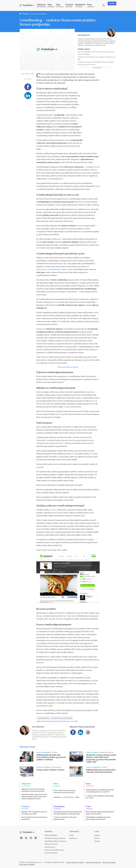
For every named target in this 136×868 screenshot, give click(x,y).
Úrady (71, 835)
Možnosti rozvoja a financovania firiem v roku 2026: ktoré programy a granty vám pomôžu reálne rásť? (101, 758)
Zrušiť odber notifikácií (27, 864)
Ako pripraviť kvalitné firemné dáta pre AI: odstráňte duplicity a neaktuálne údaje (68, 813)
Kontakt (97, 841)
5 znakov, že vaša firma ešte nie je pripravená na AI (65, 818)
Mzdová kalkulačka (51, 835)
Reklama (97, 835)
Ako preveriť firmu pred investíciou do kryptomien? (34, 818)
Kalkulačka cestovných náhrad (55, 838)
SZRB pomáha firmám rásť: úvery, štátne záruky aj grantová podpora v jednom (51, 757)
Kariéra (96, 838)
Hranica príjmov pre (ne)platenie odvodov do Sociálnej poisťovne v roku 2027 (100, 791)
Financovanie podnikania (61, 718)
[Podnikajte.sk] (27, 5)
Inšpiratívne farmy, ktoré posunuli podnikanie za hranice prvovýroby (33, 790)
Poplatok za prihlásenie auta (54, 850)
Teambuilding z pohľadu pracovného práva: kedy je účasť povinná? (98, 818)
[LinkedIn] (21, 837)
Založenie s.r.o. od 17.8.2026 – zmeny (66, 797)
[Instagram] (30, 837)
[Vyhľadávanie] (103, 5)
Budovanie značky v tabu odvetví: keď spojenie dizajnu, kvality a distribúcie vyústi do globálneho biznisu (34, 797)
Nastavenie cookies (109, 862)
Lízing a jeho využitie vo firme (50, 770)
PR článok (54, 752)
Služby (112, 3)
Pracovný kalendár (51, 853)
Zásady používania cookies (75, 862)
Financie (26, 14)
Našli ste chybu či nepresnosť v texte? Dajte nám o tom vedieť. (57, 721)
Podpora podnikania (92, 752)
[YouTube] (35, 837)
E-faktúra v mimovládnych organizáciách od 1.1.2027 (100, 797)
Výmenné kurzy (50, 847)
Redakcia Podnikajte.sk (106, 752)
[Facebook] (26, 837)
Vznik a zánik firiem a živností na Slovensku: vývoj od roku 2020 (65, 791)
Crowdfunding (43, 718)
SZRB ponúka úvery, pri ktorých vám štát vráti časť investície (100, 771)
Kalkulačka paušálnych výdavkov (56, 841)
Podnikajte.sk (49, 862)
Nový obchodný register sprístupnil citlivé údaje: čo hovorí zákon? (100, 813)
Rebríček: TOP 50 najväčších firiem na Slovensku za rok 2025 (34, 813)
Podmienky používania (93, 862)
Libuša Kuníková (56, 767)
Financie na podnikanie (38, 14)
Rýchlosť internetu (51, 844)
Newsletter (73, 838)
